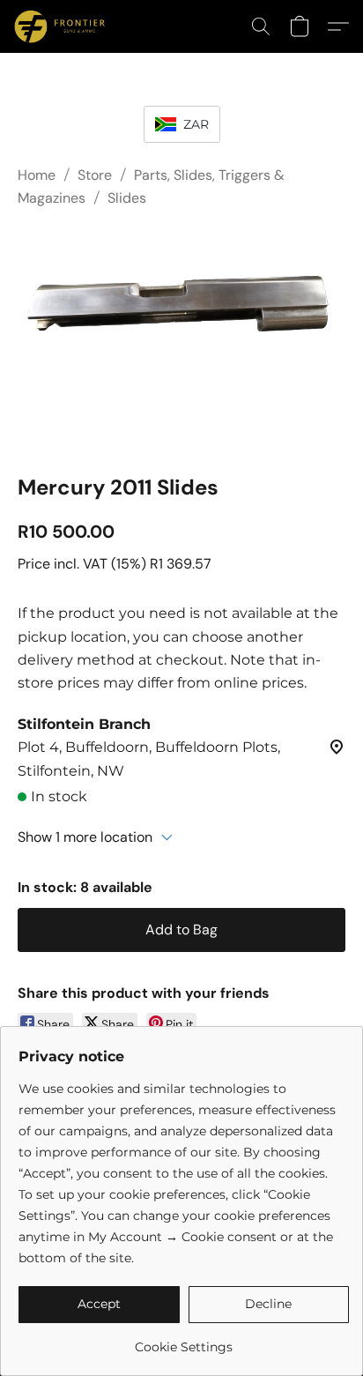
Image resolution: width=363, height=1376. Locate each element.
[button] (61, 26)
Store (95, 175)
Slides (126, 198)
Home (37, 175)
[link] (184, 1340)
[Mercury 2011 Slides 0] (181, 337)
